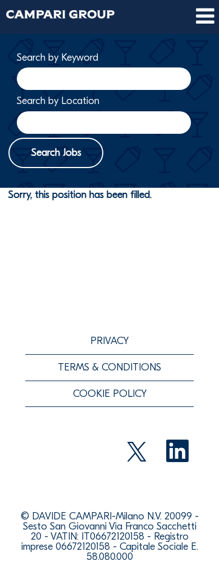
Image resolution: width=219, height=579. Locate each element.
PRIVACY (109, 341)
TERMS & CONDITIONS (109, 367)
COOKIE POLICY (110, 394)
